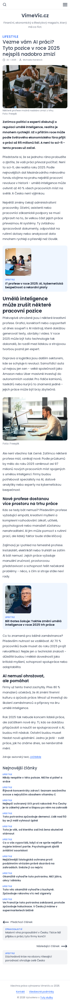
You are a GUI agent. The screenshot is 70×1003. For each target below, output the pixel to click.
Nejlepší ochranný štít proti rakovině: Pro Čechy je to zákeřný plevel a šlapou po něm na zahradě (35, 805)
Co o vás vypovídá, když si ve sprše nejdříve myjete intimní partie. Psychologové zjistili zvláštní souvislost (32, 846)
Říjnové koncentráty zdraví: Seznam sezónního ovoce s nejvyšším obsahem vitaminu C (34, 792)
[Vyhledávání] (5, 4)
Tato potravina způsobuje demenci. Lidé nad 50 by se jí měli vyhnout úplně (34, 818)
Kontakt (20, 991)
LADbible (35, 757)
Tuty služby (46, 997)
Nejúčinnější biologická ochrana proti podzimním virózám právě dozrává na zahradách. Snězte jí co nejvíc (28, 863)
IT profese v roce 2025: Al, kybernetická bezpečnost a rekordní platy (34, 285)
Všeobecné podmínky (41, 991)
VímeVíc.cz (35, 15)
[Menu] (65, 4)
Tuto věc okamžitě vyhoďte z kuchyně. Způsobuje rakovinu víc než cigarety (28, 891)
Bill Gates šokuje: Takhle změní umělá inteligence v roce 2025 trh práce (33, 623)
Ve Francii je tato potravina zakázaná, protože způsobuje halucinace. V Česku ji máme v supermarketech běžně (34, 906)
